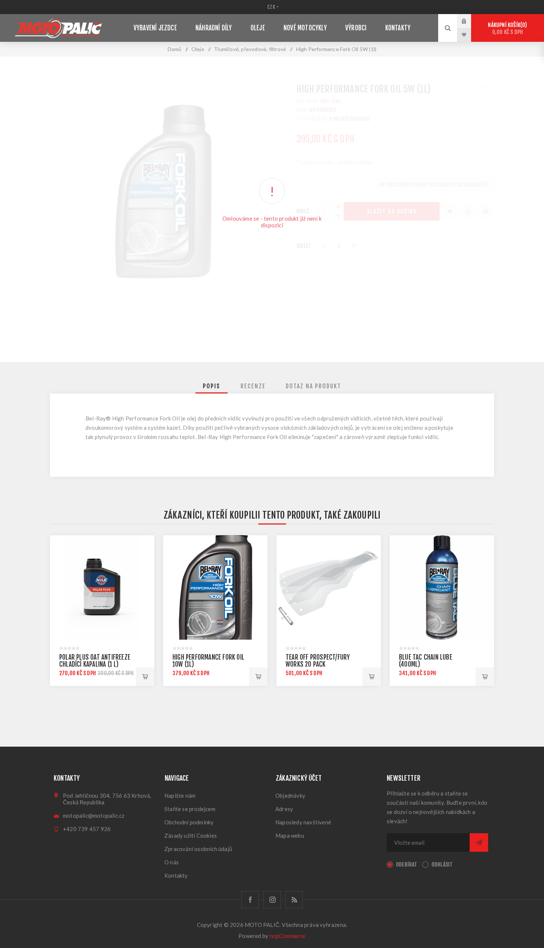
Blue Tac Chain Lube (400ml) (425, 660)
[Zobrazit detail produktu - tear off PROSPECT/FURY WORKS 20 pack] (328, 587)
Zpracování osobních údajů (198, 848)
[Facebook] (250, 899)
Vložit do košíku (145, 676)
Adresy (284, 808)
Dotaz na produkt (313, 386)
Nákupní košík (506, 28)
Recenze (253, 386)
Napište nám (179, 795)
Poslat (479, 842)
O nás (171, 862)
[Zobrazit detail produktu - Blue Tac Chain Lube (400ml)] (442, 587)
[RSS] (294, 899)
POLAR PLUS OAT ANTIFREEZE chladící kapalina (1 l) (94, 660)
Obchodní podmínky (189, 822)
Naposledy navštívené (303, 822)
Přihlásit (469, 21)
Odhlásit (442, 864)
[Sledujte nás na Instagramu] (272, 899)
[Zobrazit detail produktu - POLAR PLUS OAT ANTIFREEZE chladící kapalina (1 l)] (102, 587)
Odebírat (406, 864)
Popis (211, 386)
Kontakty (176, 875)
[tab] (211, 386)
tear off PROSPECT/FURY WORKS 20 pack (318, 660)
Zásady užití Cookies (190, 835)
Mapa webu (289, 835)
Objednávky (290, 795)
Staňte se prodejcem (189, 808)
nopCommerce (288, 935)
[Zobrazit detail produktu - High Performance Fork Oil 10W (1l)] (215, 587)
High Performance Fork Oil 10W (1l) (208, 660)
